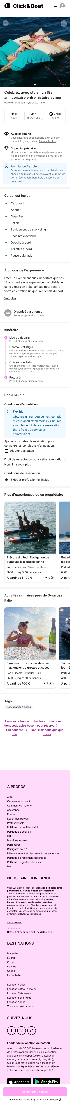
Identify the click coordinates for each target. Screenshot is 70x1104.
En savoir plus (21, 464)
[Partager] (64, 23)
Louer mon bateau (18, 818)
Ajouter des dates (22, 450)
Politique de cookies (19, 831)
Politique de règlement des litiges (26, 857)
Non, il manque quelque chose (47, 732)
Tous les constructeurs (20, 1006)
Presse (11, 814)
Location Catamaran (19, 993)
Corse (10, 962)
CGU (10, 835)
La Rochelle (14, 975)
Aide (10, 796)
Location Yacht (16, 1001)
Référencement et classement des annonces (33, 853)
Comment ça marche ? (20, 805)
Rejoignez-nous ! (17, 849)
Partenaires (13, 844)
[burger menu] (55, 6)
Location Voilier (16, 984)
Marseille (12, 953)
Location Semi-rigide (19, 997)
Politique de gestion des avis (24, 862)
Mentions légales (17, 840)
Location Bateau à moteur (22, 988)
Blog (9, 866)
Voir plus (10, 298)
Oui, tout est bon (14, 732)
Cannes (11, 966)
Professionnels (15, 822)
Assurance (13, 809)
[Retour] (6, 23)
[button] (35, 85)
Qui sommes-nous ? (18, 801)
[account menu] (62, 5)
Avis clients (14, 922)
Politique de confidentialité (22, 827)
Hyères (11, 957)
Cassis (11, 970)
